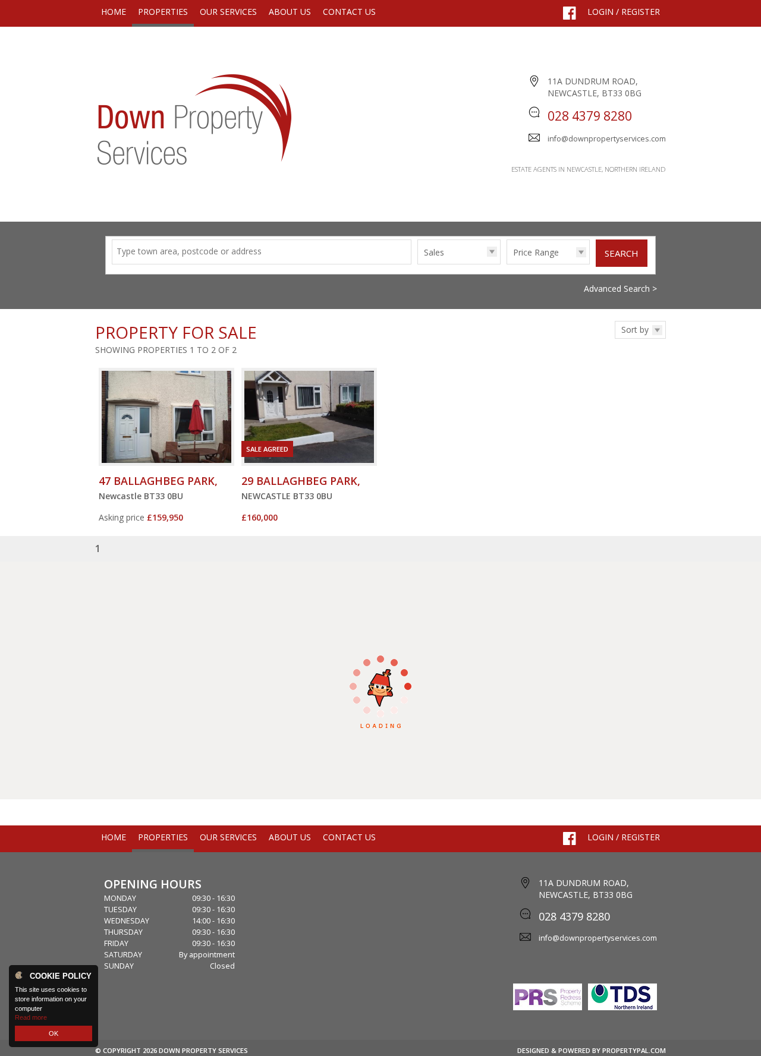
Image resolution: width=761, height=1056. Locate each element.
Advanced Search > (620, 288)
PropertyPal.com (634, 1050)
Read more (31, 1017)
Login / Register (623, 11)
